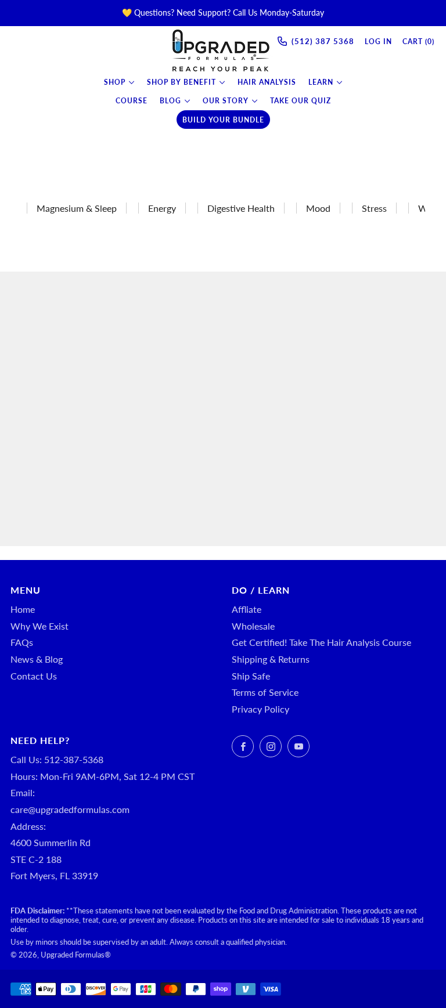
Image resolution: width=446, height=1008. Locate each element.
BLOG (170, 100)
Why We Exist (39, 625)
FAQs (21, 642)
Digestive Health (241, 208)
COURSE (132, 100)
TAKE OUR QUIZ (300, 100)
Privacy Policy (260, 708)
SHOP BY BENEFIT (181, 82)
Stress (374, 208)
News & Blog (36, 658)
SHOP (114, 82)
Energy (162, 208)
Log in (378, 41)
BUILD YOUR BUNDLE (223, 119)
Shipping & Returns (271, 658)
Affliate (246, 609)
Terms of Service (265, 692)
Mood (318, 208)
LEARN (320, 82)
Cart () (418, 41)
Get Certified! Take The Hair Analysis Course (321, 642)
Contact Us (33, 675)
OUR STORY (226, 100)
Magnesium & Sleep (77, 208)
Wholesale (253, 625)
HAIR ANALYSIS (267, 82)
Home (22, 609)
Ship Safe (251, 675)
